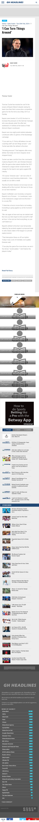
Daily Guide (11, 24)
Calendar (28, 429)
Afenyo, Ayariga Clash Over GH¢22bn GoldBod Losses (20, 547)
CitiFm (4, 714)
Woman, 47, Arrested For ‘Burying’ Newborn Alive (20, 589)
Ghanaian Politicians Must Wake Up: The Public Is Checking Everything (20, 581)
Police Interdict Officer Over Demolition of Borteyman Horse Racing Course (19, 637)
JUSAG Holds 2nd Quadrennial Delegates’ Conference (19, 597)
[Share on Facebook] (10, 819)
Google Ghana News (8, 733)
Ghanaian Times (6, 736)
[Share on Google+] (35, 819)
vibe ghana (5, 763)
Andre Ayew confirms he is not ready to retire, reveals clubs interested (20, 450)
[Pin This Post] (29, 819)
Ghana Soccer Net (7, 730)
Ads (3, 798)
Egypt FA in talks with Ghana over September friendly (19, 492)
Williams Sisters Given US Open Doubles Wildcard (19, 525)
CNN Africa (5, 771)
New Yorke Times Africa (9, 765)
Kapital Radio (5, 792)
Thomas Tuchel (27, 280)
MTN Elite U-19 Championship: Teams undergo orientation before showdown (20, 444)
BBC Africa (5, 741)
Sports (14, 280)
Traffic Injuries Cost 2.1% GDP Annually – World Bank (19, 605)
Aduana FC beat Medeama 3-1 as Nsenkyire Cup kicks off (19, 479)
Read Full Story (7, 271)
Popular (8, 429)
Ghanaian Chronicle (7, 744)
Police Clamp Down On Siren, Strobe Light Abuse (20, 564)
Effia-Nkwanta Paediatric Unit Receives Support (18, 555)
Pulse (3, 719)
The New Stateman (7, 795)
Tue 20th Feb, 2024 (22, 24)
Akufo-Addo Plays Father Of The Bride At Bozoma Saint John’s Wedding (19, 533)
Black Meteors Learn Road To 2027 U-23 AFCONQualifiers (20, 644)
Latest (18, 429)
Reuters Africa (6, 754)
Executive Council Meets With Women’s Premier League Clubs (19, 658)
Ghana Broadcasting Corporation (11, 779)
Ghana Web (5, 711)
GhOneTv (4, 773)
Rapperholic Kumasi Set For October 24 (20, 539)
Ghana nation (5, 749)
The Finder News (7, 784)
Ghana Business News (8, 738)
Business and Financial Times (10, 746)
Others (4, 787)
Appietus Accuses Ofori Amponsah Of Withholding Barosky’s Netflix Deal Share (20, 613)
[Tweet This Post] (23, 819)
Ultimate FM (5, 760)
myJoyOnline (5, 727)
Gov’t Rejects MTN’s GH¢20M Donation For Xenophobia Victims (19, 628)
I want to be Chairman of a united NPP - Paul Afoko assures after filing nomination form (20, 499)
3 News (4, 722)
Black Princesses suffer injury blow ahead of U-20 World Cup (20, 473)
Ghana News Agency (8, 725)
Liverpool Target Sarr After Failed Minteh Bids (19, 517)
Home (4, 24)
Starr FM (4, 782)
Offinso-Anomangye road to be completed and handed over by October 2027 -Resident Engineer (19, 457)
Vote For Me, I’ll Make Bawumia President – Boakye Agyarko (19, 620)
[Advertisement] (16, 82)
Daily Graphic (5, 757)
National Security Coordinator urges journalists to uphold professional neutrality (20, 486)
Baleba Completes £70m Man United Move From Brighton (20, 651)
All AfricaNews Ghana (8, 752)
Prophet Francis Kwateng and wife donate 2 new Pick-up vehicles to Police (20, 466)
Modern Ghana (6, 776)
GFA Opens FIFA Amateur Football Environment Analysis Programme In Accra (20, 510)
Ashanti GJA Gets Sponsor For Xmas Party (20, 572)
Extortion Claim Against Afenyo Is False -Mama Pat (19, 435)
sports (20, 280)
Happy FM (5, 790)
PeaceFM (5, 768)
